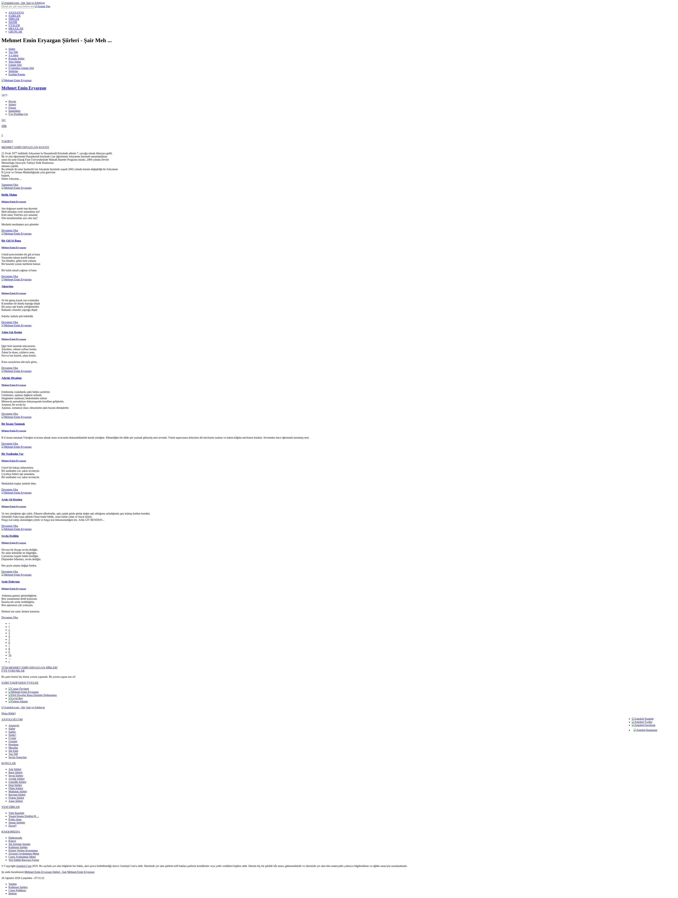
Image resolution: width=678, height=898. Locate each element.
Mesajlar (13, 747)
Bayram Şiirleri (16, 794)
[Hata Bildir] (8, 713)
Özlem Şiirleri (16, 797)
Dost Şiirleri (15, 785)
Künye (12, 840)
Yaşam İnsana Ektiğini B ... (23, 816)
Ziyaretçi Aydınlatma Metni (23, 853)
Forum (12, 107)
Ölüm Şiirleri (15, 788)
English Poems (16, 74)
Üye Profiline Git (18, 114)
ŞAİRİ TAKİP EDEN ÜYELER (19, 682)
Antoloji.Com (23, 865)
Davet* (12, 825)
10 (9, 655)
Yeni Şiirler (14, 61)
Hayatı (12, 101)
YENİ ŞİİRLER (10, 807)
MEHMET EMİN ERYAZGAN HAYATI (25, 147)
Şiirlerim (13, 71)
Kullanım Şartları (18, 847)
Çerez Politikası (17, 890)
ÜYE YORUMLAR (13, 670)
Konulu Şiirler (16, 58)
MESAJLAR (15, 28)
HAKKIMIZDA (10, 831)
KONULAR (8, 763)
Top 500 (13, 52)
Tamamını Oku (9, 184)
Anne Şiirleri (15, 801)
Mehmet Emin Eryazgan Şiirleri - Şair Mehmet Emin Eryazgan (59, 871)
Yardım (12, 883)
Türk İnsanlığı (16, 813)
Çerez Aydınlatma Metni (22, 856)
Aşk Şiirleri (14, 769)
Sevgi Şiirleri (15, 775)
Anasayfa (13, 725)
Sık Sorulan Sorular (19, 844)
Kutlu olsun (15, 819)
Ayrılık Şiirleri (16, 778)
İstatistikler (14, 110)
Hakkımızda (15, 837)
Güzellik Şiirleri (17, 781)
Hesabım (13, 744)
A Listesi (13, 55)
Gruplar (12, 741)
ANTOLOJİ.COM (12, 719)
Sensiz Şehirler (16, 822)
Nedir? (12, 735)
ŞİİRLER (13, 18)
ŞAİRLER (14, 15)
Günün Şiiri (15, 64)
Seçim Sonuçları (17, 757)
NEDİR (12, 22)
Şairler (12, 731)
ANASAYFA (16, 12)
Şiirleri (12, 104)
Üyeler (12, 738)
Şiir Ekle (13, 750)
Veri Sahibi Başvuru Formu (23, 859)
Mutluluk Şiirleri (17, 791)
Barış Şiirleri (15, 772)
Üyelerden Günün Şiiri (21, 68)
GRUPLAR (15, 31)
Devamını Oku (9, 230)
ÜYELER (14, 25)
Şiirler (11, 48)
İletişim (12, 893)
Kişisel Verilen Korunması (23, 850)
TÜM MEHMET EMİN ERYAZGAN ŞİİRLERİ (29, 667)
